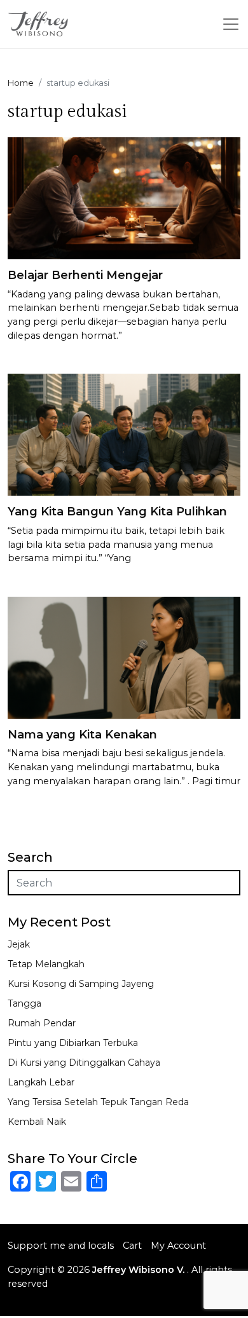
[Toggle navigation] (230, 24)
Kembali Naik (37, 1121)
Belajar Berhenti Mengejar (85, 275)
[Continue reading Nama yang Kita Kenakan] (124, 657)
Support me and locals (61, 1245)
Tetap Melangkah (46, 964)
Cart (132, 1245)
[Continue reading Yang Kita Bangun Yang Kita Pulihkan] (124, 434)
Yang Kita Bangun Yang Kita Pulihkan (117, 512)
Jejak (19, 944)
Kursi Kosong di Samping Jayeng (81, 983)
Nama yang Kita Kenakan (82, 735)
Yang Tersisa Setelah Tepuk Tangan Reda (98, 1102)
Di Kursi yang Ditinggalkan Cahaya (84, 1062)
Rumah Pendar (42, 1023)
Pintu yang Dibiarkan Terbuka (73, 1043)
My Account (178, 1245)
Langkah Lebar (41, 1082)
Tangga (24, 1003)
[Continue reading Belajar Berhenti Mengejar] (124, 197)
